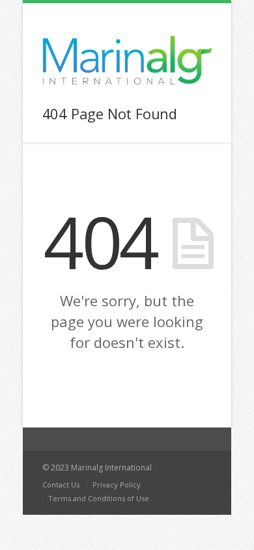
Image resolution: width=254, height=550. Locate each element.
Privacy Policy (116, 484)
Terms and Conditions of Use (98, 498)
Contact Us (60, 484)
